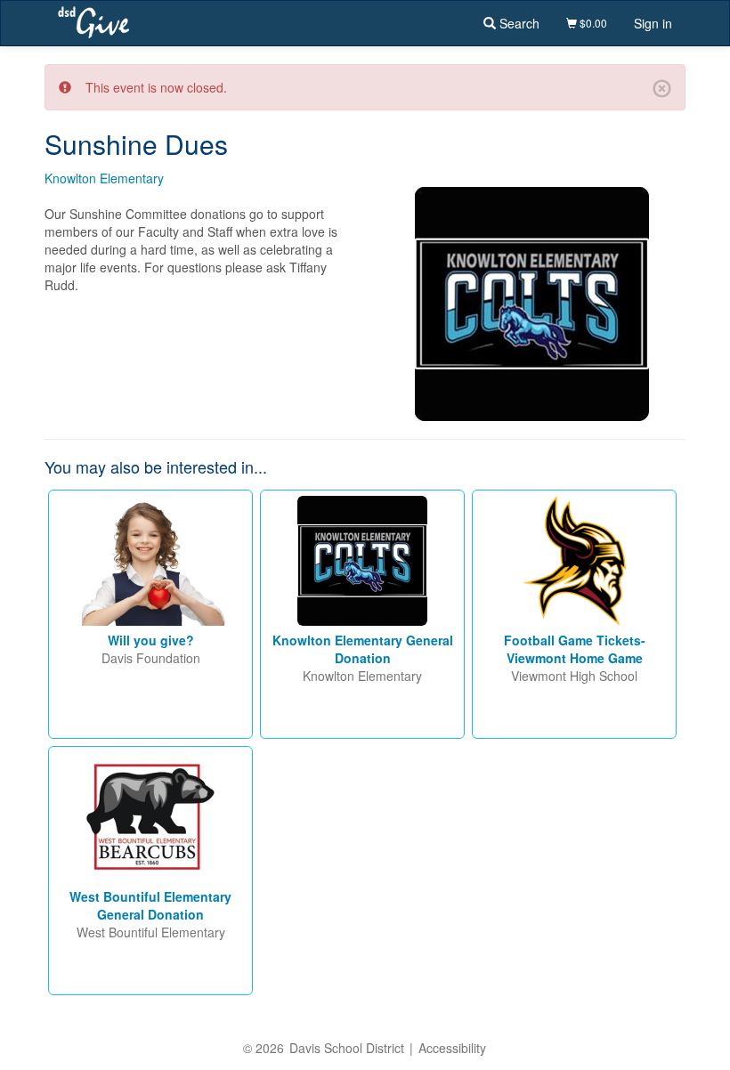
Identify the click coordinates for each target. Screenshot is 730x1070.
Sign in (653, 23)
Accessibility (452, 1048)
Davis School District (346, 1048)
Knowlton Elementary (104, 178)
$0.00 (592, 22)
